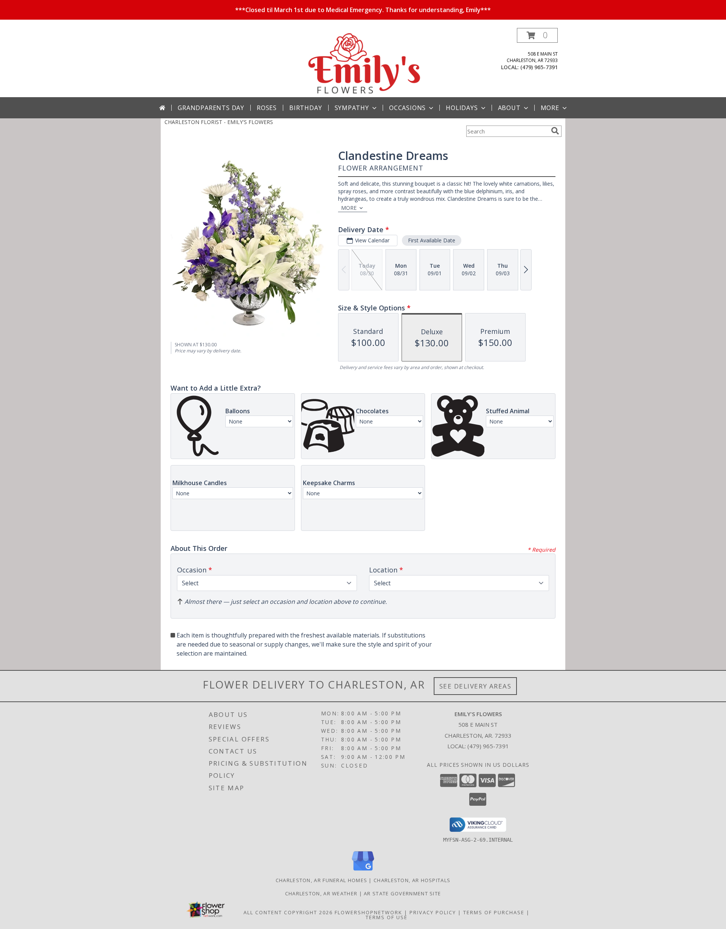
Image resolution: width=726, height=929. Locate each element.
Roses (267, 108)
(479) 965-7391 (539, 67)
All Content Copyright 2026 (288, 912)
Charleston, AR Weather (321, 893)
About (509, 108)
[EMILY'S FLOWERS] (364, 62)
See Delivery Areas (475, 686)
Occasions (407, 108)
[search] (555, 131)
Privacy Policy (433, 912)
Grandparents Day (211, 108)
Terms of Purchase (493, 912)
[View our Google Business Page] (363, 871)
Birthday (305, 108)
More (550, 108)
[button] (537, 35)
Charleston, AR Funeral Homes (321, 880)
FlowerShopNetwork (368, 912)
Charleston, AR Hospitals (412, 880)
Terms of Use (387, 917)
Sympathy (352, 108)
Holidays (462, 108)
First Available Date (431, 240)
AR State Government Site (402, 893)
